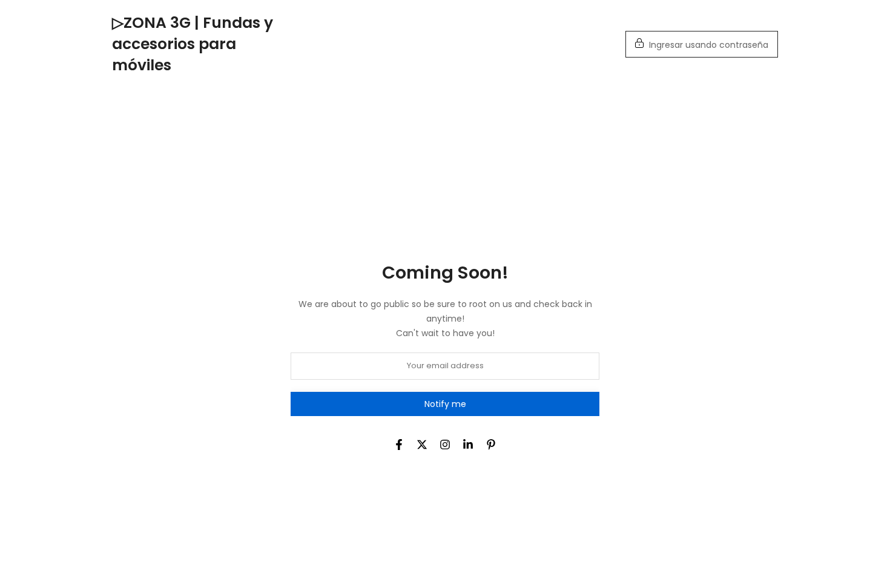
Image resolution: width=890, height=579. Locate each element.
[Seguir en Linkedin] (468, 444)
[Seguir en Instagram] (445, 444)
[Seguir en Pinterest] (491, 444)
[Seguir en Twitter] (422, 444)
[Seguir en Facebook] (399, 444)
